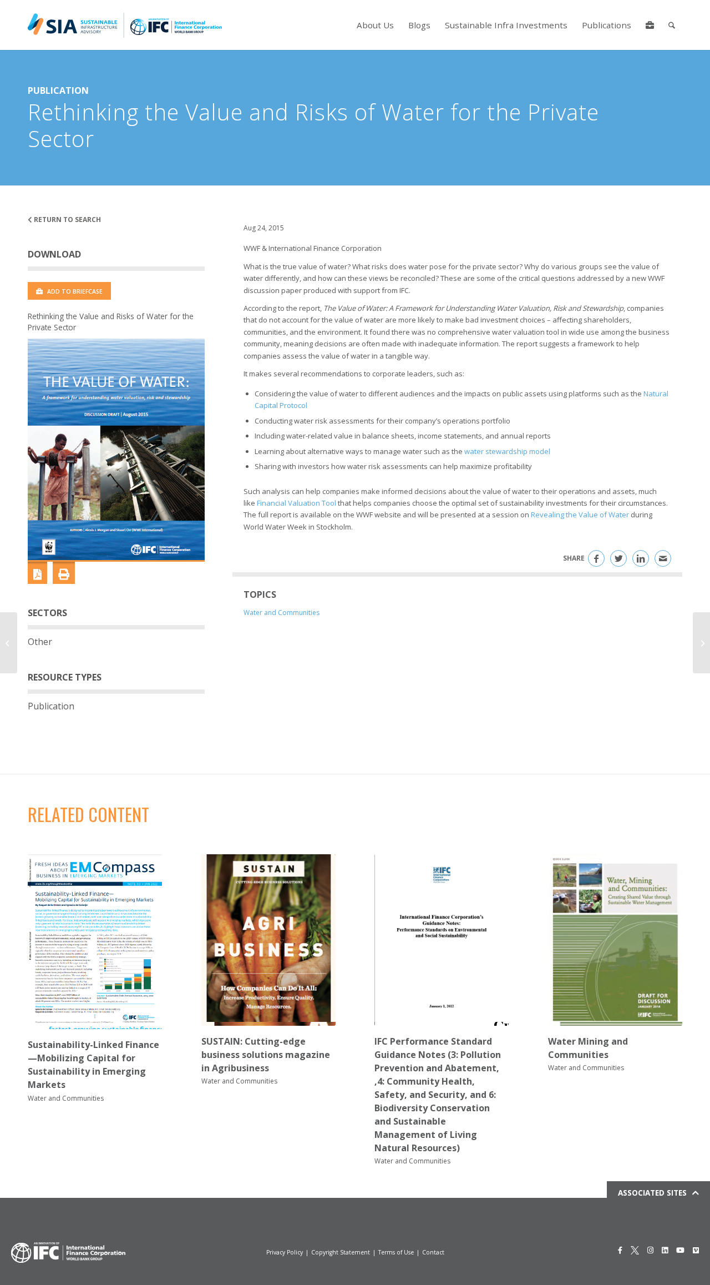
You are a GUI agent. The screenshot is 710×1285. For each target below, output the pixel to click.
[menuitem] (375, 25)
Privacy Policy (284, 1252)
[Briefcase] (649, 25)
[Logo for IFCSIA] (125, 25)
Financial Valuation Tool (296, 503)
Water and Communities (282, 612)
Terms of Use (396, 1252)
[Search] (671, 25)
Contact (433, 1252)
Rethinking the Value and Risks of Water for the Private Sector (111, 321)
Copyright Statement (340, 1252)
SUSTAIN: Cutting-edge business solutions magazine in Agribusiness (265, 1054)
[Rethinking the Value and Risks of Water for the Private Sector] (116, 449)
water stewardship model (507, 451)
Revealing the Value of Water (580, 515)
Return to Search (66, 219)
